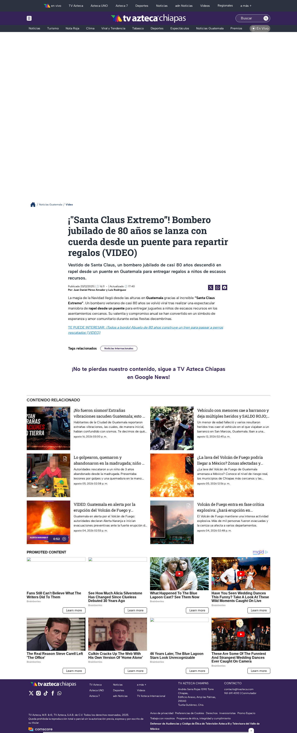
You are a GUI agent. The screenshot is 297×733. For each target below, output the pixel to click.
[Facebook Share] (224, 287)
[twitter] (31, 695)
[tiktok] (45, 695)
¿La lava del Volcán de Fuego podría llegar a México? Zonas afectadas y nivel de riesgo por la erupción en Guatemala (230, 460)
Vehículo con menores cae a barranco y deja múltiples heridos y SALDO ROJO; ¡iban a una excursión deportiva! (233, 413)
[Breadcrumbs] (34, 204)
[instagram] (38, 695)
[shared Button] (217, 287)
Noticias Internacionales (118, 348)
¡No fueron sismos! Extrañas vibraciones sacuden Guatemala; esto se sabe (110, 413)
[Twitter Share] (210, 287)
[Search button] (266, 18)
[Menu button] (44, 18)
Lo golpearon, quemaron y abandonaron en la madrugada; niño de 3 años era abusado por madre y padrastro (110, 460)
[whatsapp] (59, 694)
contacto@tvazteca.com (239, 689)
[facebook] (52, 695)
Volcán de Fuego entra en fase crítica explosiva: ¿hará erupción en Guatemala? (230, 507)
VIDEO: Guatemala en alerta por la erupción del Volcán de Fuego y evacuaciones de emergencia (104, 507)
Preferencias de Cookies (189, 713)
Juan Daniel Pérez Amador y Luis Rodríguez (99, 289)
